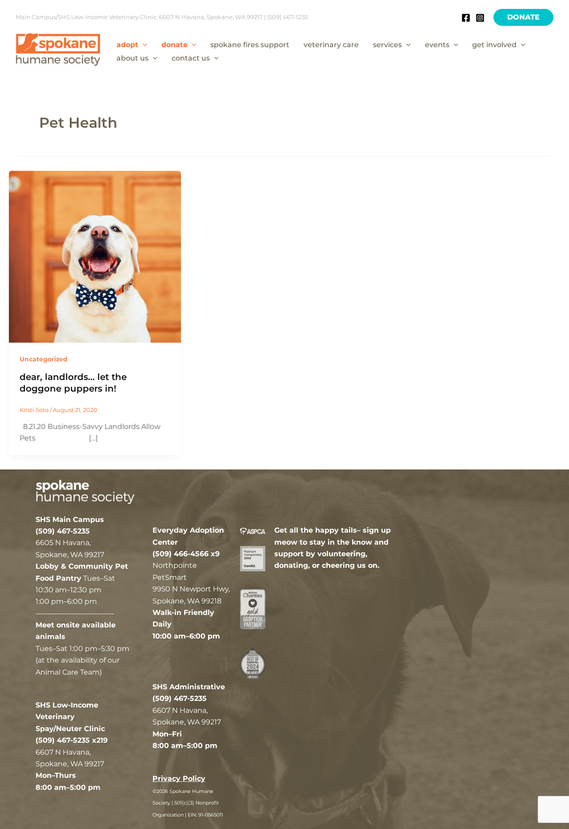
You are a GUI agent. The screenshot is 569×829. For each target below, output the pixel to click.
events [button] (437, 44)
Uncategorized (44, 359)
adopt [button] (127, 44)
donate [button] (174, 44)
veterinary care (331, 44)
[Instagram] (480, 17)
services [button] (387, 44)
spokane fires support (249, 44)
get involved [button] (494, 44)
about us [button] (132, 58)
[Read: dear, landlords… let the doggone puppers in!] (95, 256)
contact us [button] (191, 58)
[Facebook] (465, 17)
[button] (523, 17)
